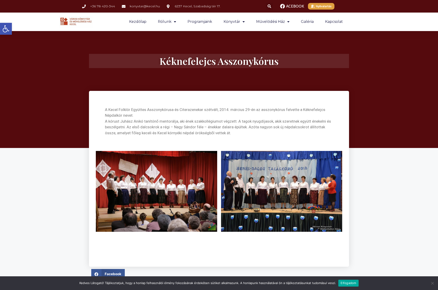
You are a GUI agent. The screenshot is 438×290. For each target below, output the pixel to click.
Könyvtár (232, 21)
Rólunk (165, 21)
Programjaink (200, 21)
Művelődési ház (270, 21)
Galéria (307, 21)
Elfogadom (348, 283)
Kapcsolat (334, 21)
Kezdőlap (137, 21)
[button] (6, 29)
